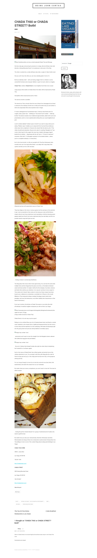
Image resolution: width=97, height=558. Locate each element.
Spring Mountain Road (28, 504)
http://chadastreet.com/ (20, 483)
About (40, 13)
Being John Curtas (49, 6)
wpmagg (37, 549)
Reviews (18, 504)
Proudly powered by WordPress (21, 549)
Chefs (17, 501)
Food (47, 501)
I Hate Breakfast (51, 511)
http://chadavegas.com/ (20, 463)
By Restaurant (54, 13)
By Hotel (46, 13)
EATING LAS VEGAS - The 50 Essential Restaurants (32, 501)
